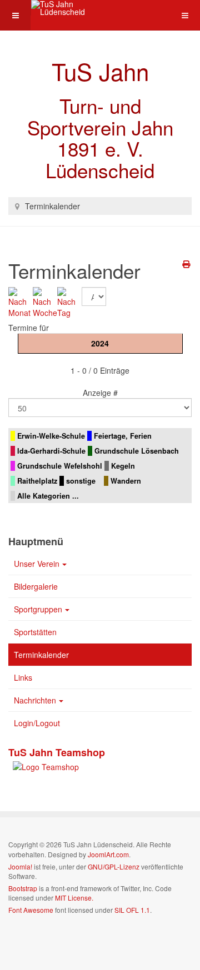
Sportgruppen (38, 609)
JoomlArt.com (108, 854)
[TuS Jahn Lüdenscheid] (75, 8)
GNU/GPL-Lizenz (113, 866)
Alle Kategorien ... (48, 496)
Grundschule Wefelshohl (59, 466)
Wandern (126, 481)
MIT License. (74, 897)
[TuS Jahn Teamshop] (43, 765)
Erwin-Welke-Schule (51, 436)
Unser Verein (36, 563)
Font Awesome (30, 909)
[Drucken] (187, 263)
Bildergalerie (36, 586)
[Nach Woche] (45, 300)
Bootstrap (22, 888)
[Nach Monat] (20, 300)
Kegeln (123, 466)
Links (23, 677)
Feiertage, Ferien (123, 436)
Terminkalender (41, 654)
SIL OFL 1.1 (132, 909)
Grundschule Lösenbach (136, 451)
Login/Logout (37, 722)
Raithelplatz (37, 481)
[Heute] (69, 300)
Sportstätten (35, 631)
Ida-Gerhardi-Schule (51, 451)
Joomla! (20, 866)
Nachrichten (35, 700)
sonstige (81, 481)
